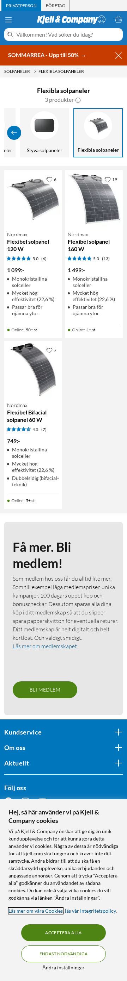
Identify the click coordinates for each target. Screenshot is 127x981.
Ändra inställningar (63, 967)
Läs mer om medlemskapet (45, 646)
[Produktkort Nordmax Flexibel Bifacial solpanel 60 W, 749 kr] (33, 370)
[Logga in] (101, 19)
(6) (44, 258)
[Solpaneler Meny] (34, 71)
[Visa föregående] (14, 133)
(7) (44, 429)
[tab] (21, 5)
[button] (78, 99)
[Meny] (8, 19)
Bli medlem (45, 690)
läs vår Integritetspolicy (90, 911)
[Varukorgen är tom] (118, 19)
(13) (106, 258)
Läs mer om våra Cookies (35, 911)
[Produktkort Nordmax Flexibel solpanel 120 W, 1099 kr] (33, 199)
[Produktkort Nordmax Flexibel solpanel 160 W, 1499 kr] (94, 199)
